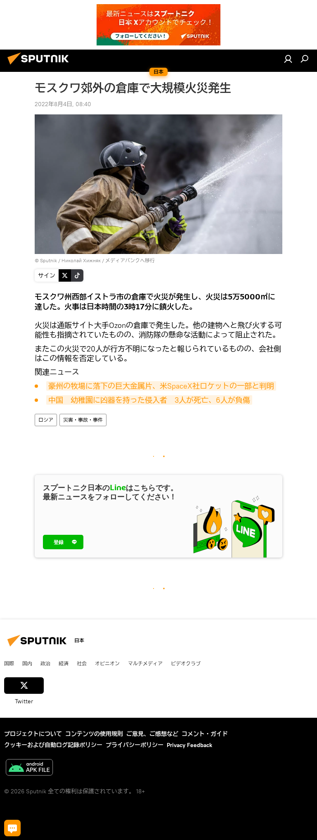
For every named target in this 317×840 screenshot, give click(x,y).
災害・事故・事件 (83, 420)
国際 (9, 663)
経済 (64, 663)
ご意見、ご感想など (152, 734)
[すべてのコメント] (12, 828)
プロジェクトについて (33, 734)
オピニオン (107, 663)
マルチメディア (145, 663)
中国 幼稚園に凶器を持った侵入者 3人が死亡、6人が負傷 (149, 400)
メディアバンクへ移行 (130, 260)
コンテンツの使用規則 (94, 734)
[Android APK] (29, 768)
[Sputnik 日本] (40, 65)
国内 (27, 663)
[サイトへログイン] (288, 58)
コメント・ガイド (205, 734)
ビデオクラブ (186, 663)
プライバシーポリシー (134, 745)
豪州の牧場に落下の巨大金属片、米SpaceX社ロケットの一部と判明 (161, 386)
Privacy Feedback (189, 745)
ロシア (45, 420)
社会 (82, 663)
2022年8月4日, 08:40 (63, 104)
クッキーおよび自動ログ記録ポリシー (53, 745)
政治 (45, 663)
